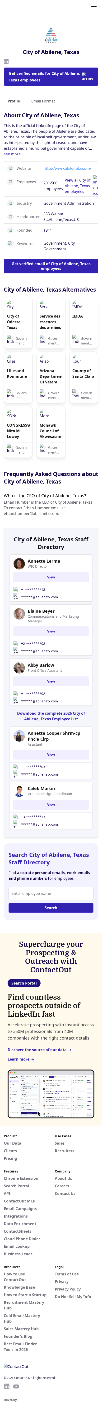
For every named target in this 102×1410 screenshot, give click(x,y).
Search (51, 907)
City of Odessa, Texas (14, 322)
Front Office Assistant (45, 670)
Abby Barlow (41, 665)
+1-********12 (33, 589)
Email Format (43, 101)
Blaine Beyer (41, 611)
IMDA (77, 316)
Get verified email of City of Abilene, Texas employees (51, 266)
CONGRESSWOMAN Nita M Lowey (18, 431)
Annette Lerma (44, 561)
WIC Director (38, 566)
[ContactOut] (27, 7)
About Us (63, 1178)
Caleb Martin (41, 788)
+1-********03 (33, 766)
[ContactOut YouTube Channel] (16, 1386)
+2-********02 (33, 643)
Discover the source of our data (37, 1049)
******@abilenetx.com (39, 597)
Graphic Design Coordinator (50, 793)
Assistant (35, 744)
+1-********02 (33, 693)
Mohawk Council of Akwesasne (50, 431)
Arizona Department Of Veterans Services (51, 376)
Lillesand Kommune (17, 373)
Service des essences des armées (50, 322)
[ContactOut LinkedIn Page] (6, 1386)
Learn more (18, 1059)
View (51, 577)
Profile (14, 101)
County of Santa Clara (83, 373)
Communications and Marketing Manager (53, 618)
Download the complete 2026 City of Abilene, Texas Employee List (51, 716)
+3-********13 (33, 817)
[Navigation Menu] (93, 8)
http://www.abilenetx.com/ (67, 168)
